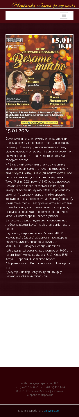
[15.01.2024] (39, 81)
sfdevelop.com (52, 410)
